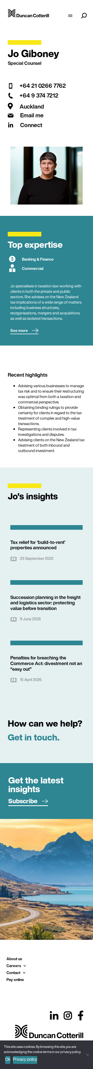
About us (14, 958)
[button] (24, 330)
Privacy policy (25, 1059)
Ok (7, 1059)
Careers (13, 965)
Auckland (32, 106)
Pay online (15, 979)
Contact (13, 972)
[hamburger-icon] (70, 16)
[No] (87, 1054)
